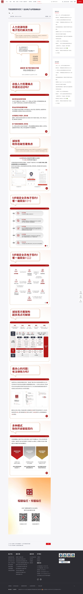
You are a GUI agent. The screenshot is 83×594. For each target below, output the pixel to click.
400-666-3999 (66, 1)
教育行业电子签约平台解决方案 (21, 564)
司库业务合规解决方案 (20, 570)
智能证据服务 (10, 566)
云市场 (17, 1)
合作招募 (34, 1)
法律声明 (14, 589)
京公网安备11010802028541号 (48, 589)
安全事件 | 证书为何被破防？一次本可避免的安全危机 (20, 543)
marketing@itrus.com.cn (45, 571)
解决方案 (18, 554)
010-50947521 (43, 569)
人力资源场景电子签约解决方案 (21, 566)
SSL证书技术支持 (33, 557)
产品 (6, 1)
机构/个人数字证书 (11, 562)
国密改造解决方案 (19, 574)
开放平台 (30, 1)
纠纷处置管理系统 (11, 570)
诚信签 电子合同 (11, 557)
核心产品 (10, 554)
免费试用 (80, 1)
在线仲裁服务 (10, 568)
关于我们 (39, 1)
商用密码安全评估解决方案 (20, 572)
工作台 (71, 1)
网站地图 (9, 589)
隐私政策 (31, 562)
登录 (75, 1)
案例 (14, 1)
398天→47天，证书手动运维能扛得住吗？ (63, 15)
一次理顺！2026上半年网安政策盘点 (62, 41)
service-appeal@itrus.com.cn (45, 573)
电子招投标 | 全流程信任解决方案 (17, 545)
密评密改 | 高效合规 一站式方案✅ (62, 48)
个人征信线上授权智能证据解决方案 (22, 562)
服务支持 (25, 1)
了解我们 (38, 557)
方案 (10, 1)
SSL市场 (20, 1)
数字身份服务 (10, 564)
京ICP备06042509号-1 (57, 589)
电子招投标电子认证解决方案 (21, 568)
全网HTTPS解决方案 (19, 557)
